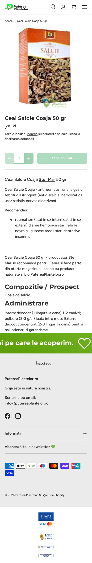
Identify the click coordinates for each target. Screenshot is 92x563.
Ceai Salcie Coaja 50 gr (32, 21)
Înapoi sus (44, 363)
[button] (74, 7)
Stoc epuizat (62, 158)
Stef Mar (47, 179)
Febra (54, 263)
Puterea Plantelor (26, 495)
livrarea (32, 134)
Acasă (9, 21)
